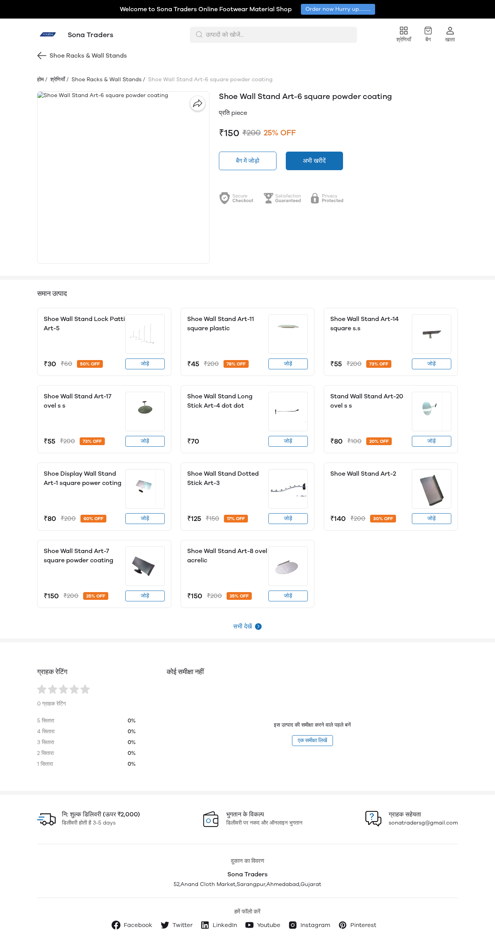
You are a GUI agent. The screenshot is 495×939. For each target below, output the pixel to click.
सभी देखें (242, 626)
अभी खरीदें (314, 160)
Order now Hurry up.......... (338, 9)
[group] (123, 177)
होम (40, 79)
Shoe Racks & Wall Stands (106, 79)
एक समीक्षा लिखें (312, 740)
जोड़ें (145, 363)
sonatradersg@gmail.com (423, 822)
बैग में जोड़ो (247, 160)
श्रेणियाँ (57, 79)
